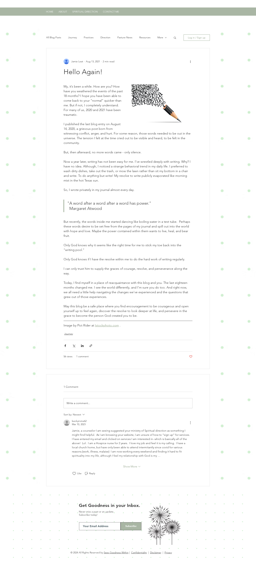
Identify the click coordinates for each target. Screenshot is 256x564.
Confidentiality (139, 552)
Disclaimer (155, 552)
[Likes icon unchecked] (74, 473)
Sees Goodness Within (116, 552)
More (160, 37)
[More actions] (190, 61)
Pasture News (124, 37)
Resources (144, 37)
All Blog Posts (53, 37)
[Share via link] (90, 345)
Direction (105, 37)
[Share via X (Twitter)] (73, 345)
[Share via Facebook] (65, 345)
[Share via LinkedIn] (82, 345)
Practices (89, 37)
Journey (72, 37)
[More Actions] (190, 423)
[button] (175, 37)
